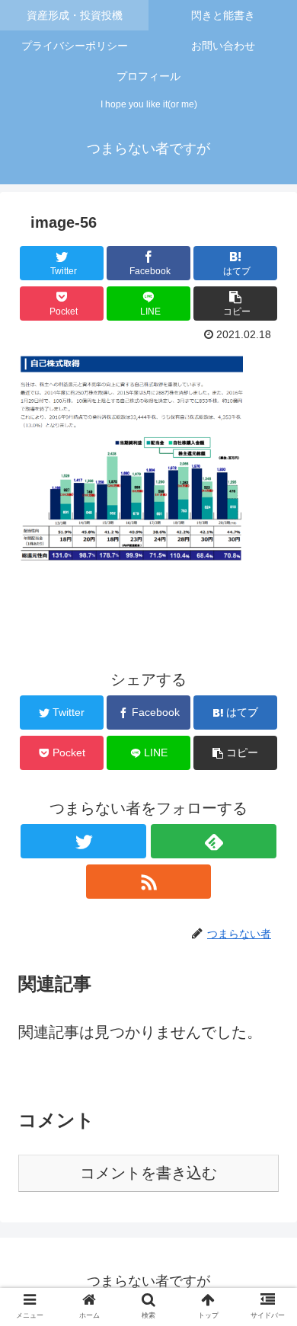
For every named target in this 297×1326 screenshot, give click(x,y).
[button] (267, 1239)
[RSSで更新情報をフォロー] (148, 881)
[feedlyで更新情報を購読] (213, 841)
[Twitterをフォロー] (83, 841)
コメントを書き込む (148, 1173)
